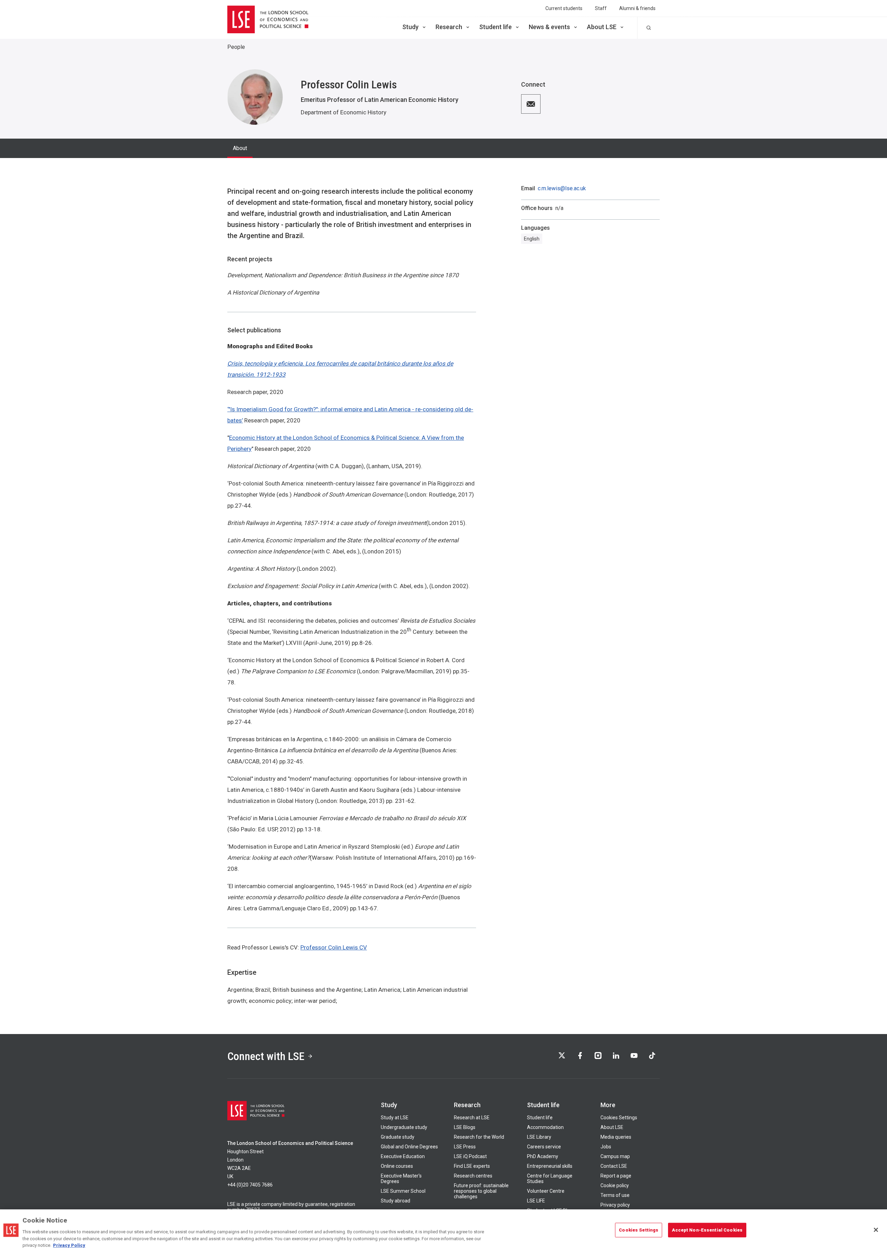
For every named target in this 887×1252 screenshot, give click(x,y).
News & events (549, 26)
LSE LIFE (536, 1200)
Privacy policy (615, 1205)
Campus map (615, 1156)
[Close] (876, 1229)
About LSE (601, 26)
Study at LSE (395, 1117)
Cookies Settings (618, 1117)
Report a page (615, 1176)
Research (449, 26)
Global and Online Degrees (409, 1146)
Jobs (605, 1146)
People (236, 47)
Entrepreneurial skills (549, 1166)
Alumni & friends (637, 8)
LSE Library (539, 1137)
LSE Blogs (464, 1127)
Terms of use (615, 1195)
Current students (563, 8)
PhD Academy (542, 1156)
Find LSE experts (472, 1166)
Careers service (544, 1146)
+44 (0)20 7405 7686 (250, 1185)
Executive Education (403, 1156)
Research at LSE (472, 1117)
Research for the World (479, 1137)
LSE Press (465, 1146)
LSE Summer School (403, 1191)
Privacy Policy (69, 1244)
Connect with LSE (266, 1056)
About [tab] (240, 148)
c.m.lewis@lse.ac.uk (562, 188)
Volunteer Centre (545, 1191)
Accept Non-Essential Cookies (707, 1230)
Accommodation (545, 1127)
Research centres (473, 1176)
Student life (495, 26)
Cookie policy (614, 1185)
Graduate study (397, 1137)
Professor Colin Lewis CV (333, 947)
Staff (601, 8)
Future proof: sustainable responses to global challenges (481, 1191)
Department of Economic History (343, 112)
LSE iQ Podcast (470, 1156)
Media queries (615, 1137)
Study (410, 26)
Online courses (397, 1166)
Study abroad (395, 1200)
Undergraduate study (404, 1127)
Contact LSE (613, 1166)
